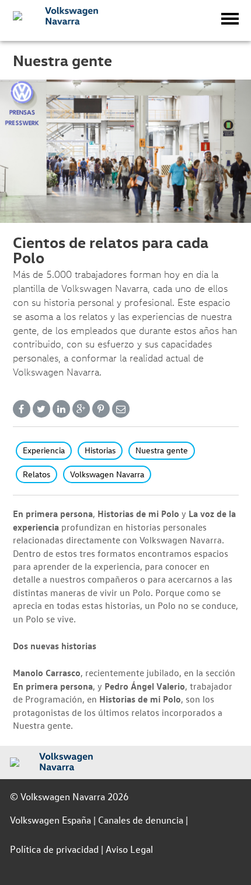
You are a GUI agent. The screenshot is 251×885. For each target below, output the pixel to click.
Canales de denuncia (140, 820)
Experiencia (44, 450)
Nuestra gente (161, 450)
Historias (100, 450)
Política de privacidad (54, 849)
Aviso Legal (129, 849)
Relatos (36, 474)
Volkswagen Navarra (107, 474)
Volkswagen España (50, 820)
